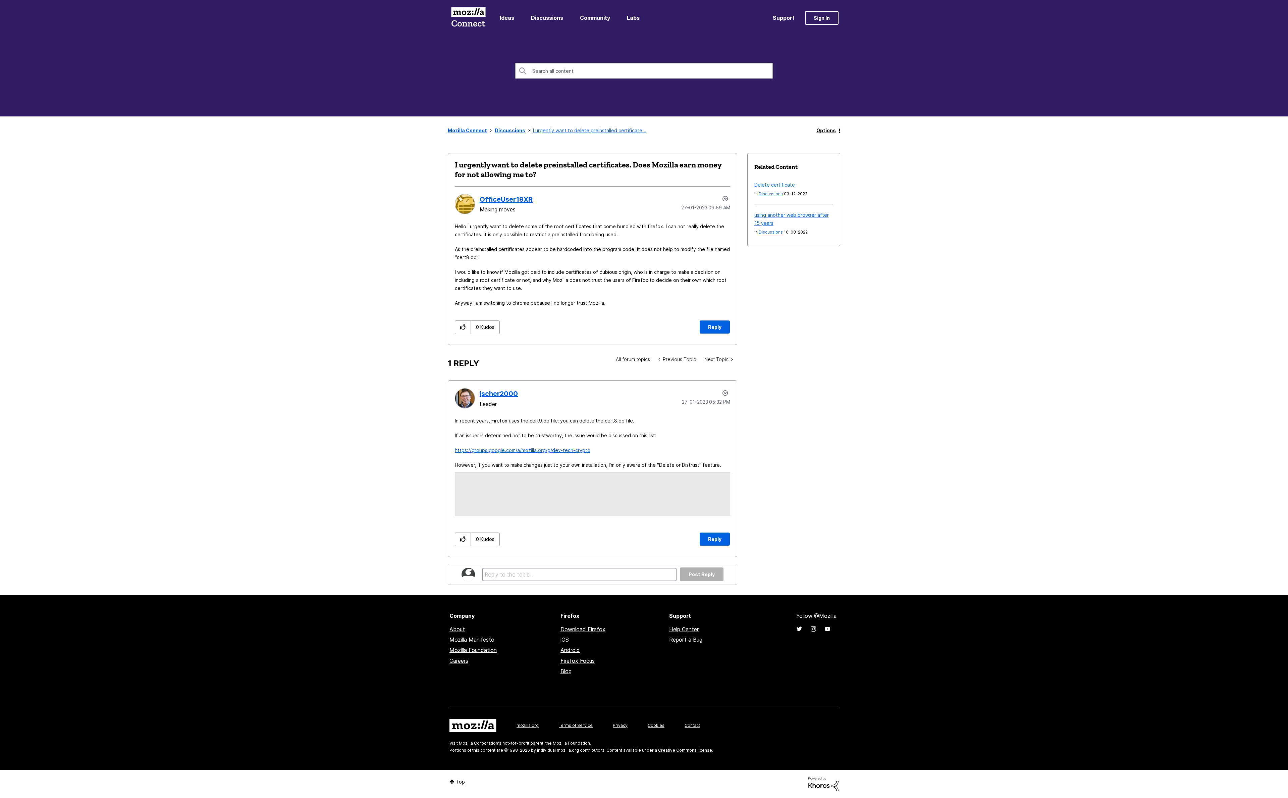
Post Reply (702, 574)
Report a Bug (685, 639)
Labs (633, 17)
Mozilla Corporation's (480, 743)
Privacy (620, 725)
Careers (458, 660)
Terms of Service (576, 725)
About (457, 629)
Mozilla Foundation (473, 650)
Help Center (684, 629)
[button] (463, 327)
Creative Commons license (685, 750)
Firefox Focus (577, 660)
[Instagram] (813, 629)
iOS (564, 639)
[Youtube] (827, 629)
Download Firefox (582, 629)
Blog (566, 671)
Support (784, 17)
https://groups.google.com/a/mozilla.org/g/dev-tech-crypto (522, 450)
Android (570, 650)
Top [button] (460, 782)
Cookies (656, 725)
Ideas (507, 17)
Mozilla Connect (468, 18)
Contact (692, 725)
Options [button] (826, 130)
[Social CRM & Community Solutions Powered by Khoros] (823, 784)
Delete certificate (774, 185)
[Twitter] (799, 629)
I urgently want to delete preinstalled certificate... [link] (589, 130)
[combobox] (644, 71)
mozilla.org (528, 725)
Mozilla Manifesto (471, 639)
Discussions (547, 17)
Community (595, 17)
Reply (714, 327)
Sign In (822, 18)
